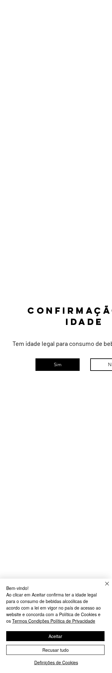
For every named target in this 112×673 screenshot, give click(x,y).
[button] (57, 364)
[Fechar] (103, 587)
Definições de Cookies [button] (56, 662)
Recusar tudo (55, 650)
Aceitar (55, 636)
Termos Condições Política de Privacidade (53, 621)
